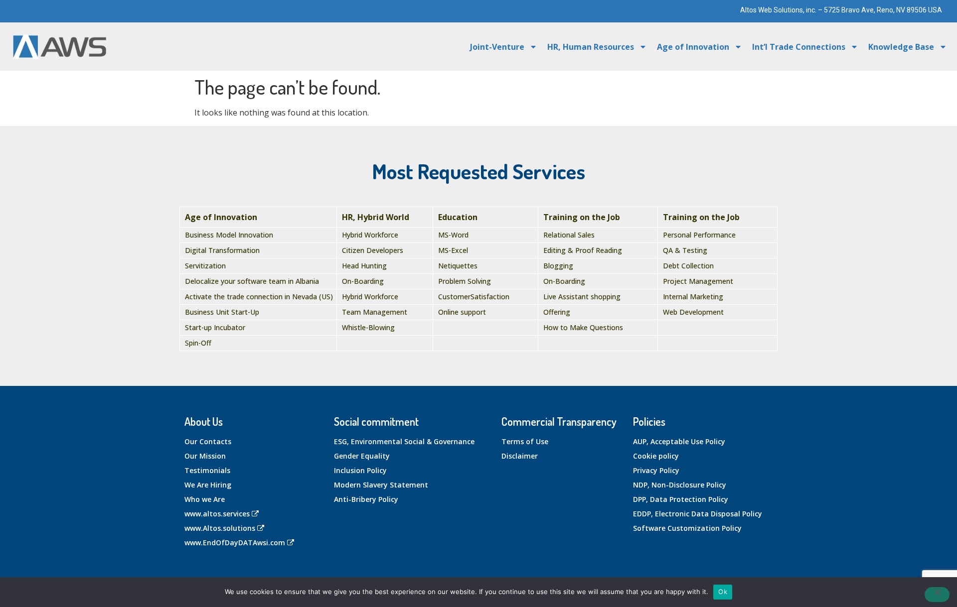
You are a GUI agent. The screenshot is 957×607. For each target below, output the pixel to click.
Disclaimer (519, 456)
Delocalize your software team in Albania (252, 281)
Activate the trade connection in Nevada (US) (259, 296)
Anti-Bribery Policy (366, 499)
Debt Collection (688, 265)
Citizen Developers (372, 250)
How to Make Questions (583, 327)
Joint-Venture (497, 46)
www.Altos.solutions (219, 528)
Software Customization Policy (687, 528)
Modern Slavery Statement (381, 484)
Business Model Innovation (229, 235)
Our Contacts (207, 441)
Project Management (698, 281)
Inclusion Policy (360, 470)
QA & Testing (685, 250)
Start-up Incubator (215, 327)
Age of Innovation (693, 46)
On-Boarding (363, 281)
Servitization (205, 265)
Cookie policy (656, 456)
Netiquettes (458, 265)
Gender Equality (362, 456)
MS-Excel (453, 250)
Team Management (374, 312)
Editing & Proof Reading (582, 250)
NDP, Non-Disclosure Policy (679, 484)
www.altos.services (217, 513)
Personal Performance (699, 235)
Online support (462, 312)
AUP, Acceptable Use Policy (679, 441)
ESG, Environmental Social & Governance (404, 441)
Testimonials (207, 470)
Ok (722, 592)
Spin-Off (198, 343)
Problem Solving (464, 281)
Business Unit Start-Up (222, 312)
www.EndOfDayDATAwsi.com (234, 542)
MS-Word (453, 235)
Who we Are (204, 499)
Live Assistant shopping (582, 296)
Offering (556, 312)
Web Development (693, 312)
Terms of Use (524, 441)
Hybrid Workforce (370, 235)
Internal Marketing (693, 296)
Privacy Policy (656, 470)
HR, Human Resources (590, 46)
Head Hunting (364, 265)
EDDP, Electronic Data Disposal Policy (697, 513)
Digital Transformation (222, 250)
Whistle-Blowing (368, 327)
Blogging (558, 265)
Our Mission (205, 456)
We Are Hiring (207, 484)
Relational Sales (569, 235)
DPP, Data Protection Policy (680, 499)
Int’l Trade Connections (798, 46)
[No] (937, 594)
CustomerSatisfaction (473, 296)
